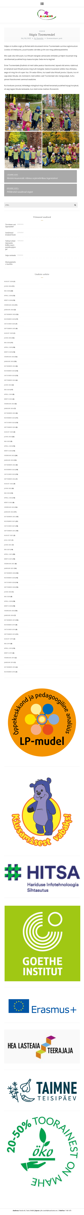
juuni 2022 (7, 488)
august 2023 (8, 432)
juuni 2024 (7, 385)
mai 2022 (7, 493)
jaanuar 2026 (9, 310)
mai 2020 (7, 596)
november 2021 (9, 521)
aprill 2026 (8, 296)
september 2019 (9, 634)
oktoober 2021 (9, 526)
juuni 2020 (7, 592)
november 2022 (9, 470)
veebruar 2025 (9, 357)
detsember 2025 (9, 314)
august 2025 (8, 333)
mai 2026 (7, 291)
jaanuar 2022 (9, 512)
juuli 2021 (7, 540)
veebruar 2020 (9, 611)
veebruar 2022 (9, 507)
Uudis (42, 31)
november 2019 (9, 625)
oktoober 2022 (9, 474)
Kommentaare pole (54, 38)
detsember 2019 (9, 620)
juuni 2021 (7, 545)
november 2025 (9, 319)
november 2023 (9, 418)
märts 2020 (8, 606)
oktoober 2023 (9, 422)
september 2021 (9, 531)
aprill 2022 (8, 498)
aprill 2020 (8, 601)
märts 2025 (8, 352)
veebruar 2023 (9, 455)
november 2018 (9, 672)
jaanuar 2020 (9, 615)
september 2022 (9, 479)
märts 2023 (8, 451)
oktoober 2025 (9, 324)
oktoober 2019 (9, 629)
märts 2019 (8, 653)
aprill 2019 (8, 648)
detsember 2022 (9, 465)
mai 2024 (7, 390)
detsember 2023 (9, 413)
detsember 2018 (9, 667)
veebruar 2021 (9, 564)
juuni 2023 (7, 437)
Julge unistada (10, 255)
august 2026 (8, 281)
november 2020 (9, 578)
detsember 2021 (9, 517)
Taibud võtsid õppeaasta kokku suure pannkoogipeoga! (10, 245)
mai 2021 (7, 549)
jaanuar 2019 (9, 662)
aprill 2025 (8, 347)
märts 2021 (8, 559)
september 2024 (9, 380)
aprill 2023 (8, 446)
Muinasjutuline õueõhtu (10, 263)
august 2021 (8, 535)
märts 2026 (8, 300)
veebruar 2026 (9, 305)
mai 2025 (7, 343)
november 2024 (9, 371)
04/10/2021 (26, 38)
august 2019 (8, 639)
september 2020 (9, 587)
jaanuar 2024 (9, 408)
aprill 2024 (8, 394)
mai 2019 (7, 644)
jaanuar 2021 (9, 568)
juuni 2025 (7, 338)
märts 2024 (8, 399)
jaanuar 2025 (9, 361)
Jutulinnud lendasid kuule (10, 234)
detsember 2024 (9, 366)
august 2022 (8, 484)
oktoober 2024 (9, 375)
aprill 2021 (8, 554)
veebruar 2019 (9, 658)
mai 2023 (7, 441)
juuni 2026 (7, 286)
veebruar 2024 (9, 404)
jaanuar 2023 (9, 460)
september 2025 (9, 328)
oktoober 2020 (9, 582)
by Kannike (39, 38)
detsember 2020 (9, 573)
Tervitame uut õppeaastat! (10, 225)
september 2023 (9, 427)
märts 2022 (8, 502)
